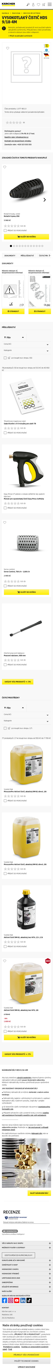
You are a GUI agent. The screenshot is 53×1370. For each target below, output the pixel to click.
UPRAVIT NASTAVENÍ (26, 1367)
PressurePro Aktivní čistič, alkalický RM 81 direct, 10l (25, 792)
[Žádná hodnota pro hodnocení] (14, 123)
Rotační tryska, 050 (11, 216)
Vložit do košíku (28, 237)
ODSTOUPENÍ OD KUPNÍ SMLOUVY (18, 1255)
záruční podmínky (24, 1078)
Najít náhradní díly (39, 1193)
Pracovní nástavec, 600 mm (15, 656)
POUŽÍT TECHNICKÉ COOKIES (26, 1361)
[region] (26, 1346)
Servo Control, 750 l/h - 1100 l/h (17, 572)
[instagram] (10, 1300)
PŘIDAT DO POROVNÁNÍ (16, 230)
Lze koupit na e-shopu (21, 358)
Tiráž (10, 1349)
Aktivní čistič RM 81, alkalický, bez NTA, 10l (21, 1010)
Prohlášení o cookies (11, 1347)
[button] (11, 246)
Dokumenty (10, 256)
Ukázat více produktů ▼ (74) (18, 682)
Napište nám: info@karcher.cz (16, 137)
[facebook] (4, 1300)
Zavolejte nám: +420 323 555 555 (18, 144)
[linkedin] (22, 1300)
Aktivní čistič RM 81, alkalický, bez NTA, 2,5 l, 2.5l (23, 937)
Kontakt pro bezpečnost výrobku (18, 141)
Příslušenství (27, 256)
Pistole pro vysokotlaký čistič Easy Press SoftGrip (24, 499)
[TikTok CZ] (29, 1300)
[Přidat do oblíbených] (7, 48)
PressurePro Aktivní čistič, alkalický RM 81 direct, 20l (25, 864)
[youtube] (16, 1300)
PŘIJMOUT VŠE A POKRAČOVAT (26, 1355)
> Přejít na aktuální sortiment (20, 36)
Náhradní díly (37, 1133)
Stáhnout (14, 311)
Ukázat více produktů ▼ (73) (18, 1054)
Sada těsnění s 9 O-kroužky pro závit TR (20, 424)
